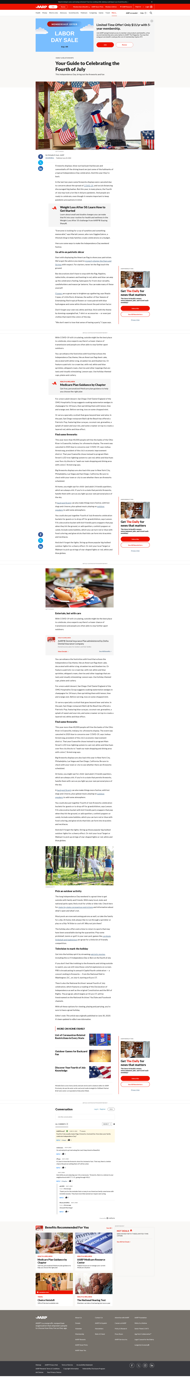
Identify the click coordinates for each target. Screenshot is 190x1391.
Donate (77, 1323)
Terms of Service (67, 1365)
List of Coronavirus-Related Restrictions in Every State (70, 1036)
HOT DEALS (123, 1231)
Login (147, 7)
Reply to (65, 1188)
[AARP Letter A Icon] (54, 385)
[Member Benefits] (40, 1228)
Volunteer (78, 1328)
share (111, 1140)
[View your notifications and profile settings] (114, 1124)
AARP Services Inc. (121, 1339)
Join (105, 45)
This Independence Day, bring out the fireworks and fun (79, 74)
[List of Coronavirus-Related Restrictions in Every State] (100, 1040)
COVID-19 (88, 185)
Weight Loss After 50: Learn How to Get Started (82, 208)
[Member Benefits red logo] (51, 641)
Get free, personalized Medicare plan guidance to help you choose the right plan (84, 390)
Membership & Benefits (80, 7)
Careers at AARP (120, 1323)
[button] (151, 13)
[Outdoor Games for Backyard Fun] (100, 1056)
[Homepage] (42, 6)
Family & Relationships (65, 58)
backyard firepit (64, 503)
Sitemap (38, 1365)
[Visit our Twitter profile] (138, 1365)
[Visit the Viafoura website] (110, 1218)
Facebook (40, 156)
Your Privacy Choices (54, 1372)
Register (138, 7)
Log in (96, 1109)
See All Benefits (105, 651)
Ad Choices (39, 1372)
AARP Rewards (80, 1339)
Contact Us (99, 1317)
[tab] (61, 1124)
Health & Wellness (67, 381)
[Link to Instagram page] (145, 1365)
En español (50, 158)
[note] (95, 151)
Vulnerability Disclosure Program (93, 1368)
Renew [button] (63, 7)
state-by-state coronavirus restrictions (75, 907)
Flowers (58, 293)
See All (108, 1228)
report (110, 1154)
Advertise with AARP (122, 1317)
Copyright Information (71, 1368)
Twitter (40, 162)
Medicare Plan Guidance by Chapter (83, 384)
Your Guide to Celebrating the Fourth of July (87, 66)
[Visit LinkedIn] (151, 1365)
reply (58, 1140)
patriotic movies (97, 954)
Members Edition (111, 7)
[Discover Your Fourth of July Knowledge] (100, 1072)
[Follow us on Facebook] (132, 1365)
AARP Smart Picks (97, 7)
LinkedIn (40, 168)
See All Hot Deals (123, 1242)
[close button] (151, 21)
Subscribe (135, 308)
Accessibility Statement (84, 1365)
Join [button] (53, 7)
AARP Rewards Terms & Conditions (48, 1368)
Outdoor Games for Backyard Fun (71, 1053)
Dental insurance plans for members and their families (74, 647)
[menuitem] (38, 14)
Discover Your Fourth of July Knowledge (70, 1069)
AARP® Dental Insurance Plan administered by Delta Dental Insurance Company (83, 642)
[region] (85, 1164)
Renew (124, 45)
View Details (62, 651)
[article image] (143, 13)
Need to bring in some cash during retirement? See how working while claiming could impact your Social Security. (92, 2)
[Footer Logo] (51, 1317)
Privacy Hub (135, 320)
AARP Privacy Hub (51, 1365)
